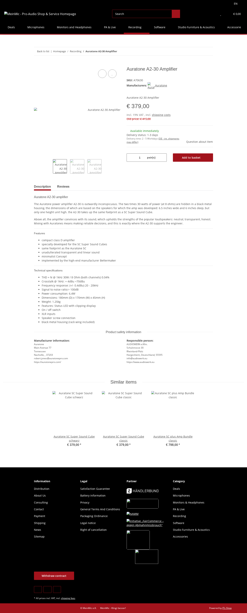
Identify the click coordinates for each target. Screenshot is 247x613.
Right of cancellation (93, 530)
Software (178, 523)
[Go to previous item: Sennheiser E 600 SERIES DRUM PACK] (200, 51)
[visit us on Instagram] (57, 589)
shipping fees (68, 598)
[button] (213, 14)
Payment (39, 516)
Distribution (41, 489)
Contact (39, 509)
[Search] (176, 14)
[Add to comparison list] (102, 73)
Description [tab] (42, 186)
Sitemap (39, 536)
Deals (176, 489)
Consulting (41, 502)
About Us (40, 495)
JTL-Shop (227, 608)
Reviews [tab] (63, 186)
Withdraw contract (54, 576)
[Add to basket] (37, 64)
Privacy (84, 502)
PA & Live (179, 509)
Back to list (43, 51)
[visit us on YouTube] (47, 589)
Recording (179, 516)
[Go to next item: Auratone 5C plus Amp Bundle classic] (209, 51)
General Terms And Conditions (100, 509)
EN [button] (236, 3)
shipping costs (161, 115)
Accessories (180, 536)
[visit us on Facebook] (38, 589)
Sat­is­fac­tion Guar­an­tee (95, 489)
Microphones (181, 495)
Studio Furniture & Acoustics (191, 530)
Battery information (93, 495)
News (37, 530)
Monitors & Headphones (188, 502)
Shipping (40, 523)
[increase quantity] (162, 158)
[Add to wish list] (112, 73)
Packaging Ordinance (94, 516)
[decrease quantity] (131, 158)
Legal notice (88, 523)
